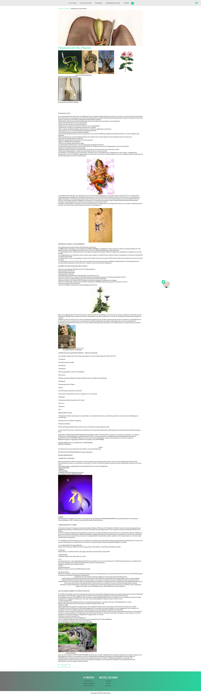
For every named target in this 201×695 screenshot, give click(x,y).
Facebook (108, 681)
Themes (98, 3)
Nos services (89, 681)
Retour (64, 666)
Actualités (85, 3)
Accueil (73, 3)
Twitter (108, 683)
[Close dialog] (112, 361)
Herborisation (113, 3)
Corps (126, 3)
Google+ (108, 685)
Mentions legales (88, 683)
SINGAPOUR (80, 348)
